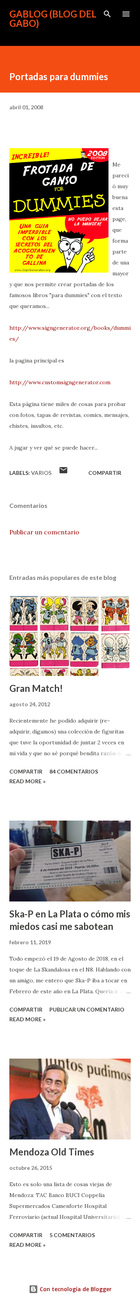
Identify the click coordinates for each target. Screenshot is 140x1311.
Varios (41, 472)
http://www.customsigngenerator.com (59, 382)
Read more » (27, 781)
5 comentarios (72, 1235)
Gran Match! (36, 688)
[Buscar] (107, 14)
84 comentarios (73, 771)
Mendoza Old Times (51, 1151)
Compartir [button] (104, 472)
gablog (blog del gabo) (52, 18)
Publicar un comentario (44, 532)
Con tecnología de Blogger (75, 1289)
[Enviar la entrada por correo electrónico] (63, 472)
